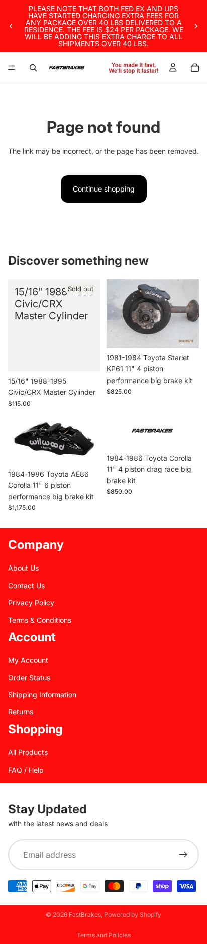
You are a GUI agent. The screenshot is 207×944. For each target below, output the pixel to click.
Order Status (29, 677)
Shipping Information (42, 694)
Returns (20, 712)
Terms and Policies (104, 935)
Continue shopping (104, 188)
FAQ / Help (26, 770)
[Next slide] (196, 26)
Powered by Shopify (132, 914)
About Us (23, 567)
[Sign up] (183, 855)
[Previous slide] (11, 26)
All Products (28, 752)
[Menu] (11, 67)
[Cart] (195, 68)
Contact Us (26, 585)
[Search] (33, 68)
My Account (28, 660)
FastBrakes (85, 914)
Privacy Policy (31, 602)
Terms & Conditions (39, 620)
